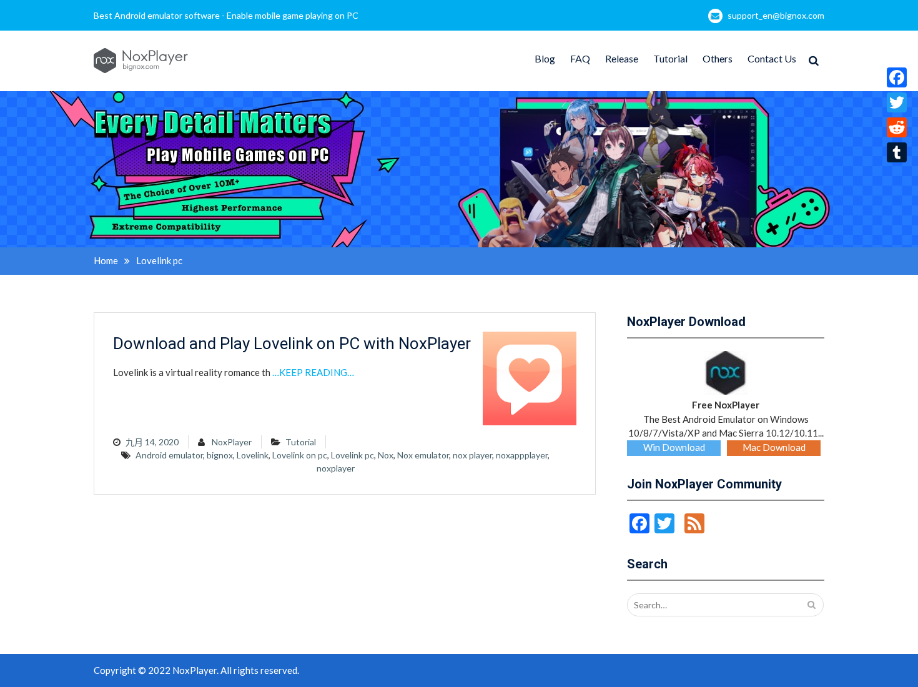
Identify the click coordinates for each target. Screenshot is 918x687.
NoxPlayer (232, 442)
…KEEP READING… (313, 372)
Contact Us (772, 58)
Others (718, 58)
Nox (385, 455)
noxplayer (336, 468)
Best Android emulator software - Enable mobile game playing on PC (226, 15)
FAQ (580, 58)
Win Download (674, 447)
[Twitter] (896, 102)
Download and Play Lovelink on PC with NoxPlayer (292, 343)
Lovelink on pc (299, 455)
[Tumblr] (896, 152)
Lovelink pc (352, 455)
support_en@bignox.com (776, 15)
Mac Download (774, 447)
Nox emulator (423, 455)
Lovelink (253, 455)
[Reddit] (896, 127)
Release (621, 58)
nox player (472, 455)
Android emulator (169, 455)
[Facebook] (896, 77)
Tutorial (670, 58)
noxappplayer (522, 455)
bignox (220, 455)
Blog (545, 58)
